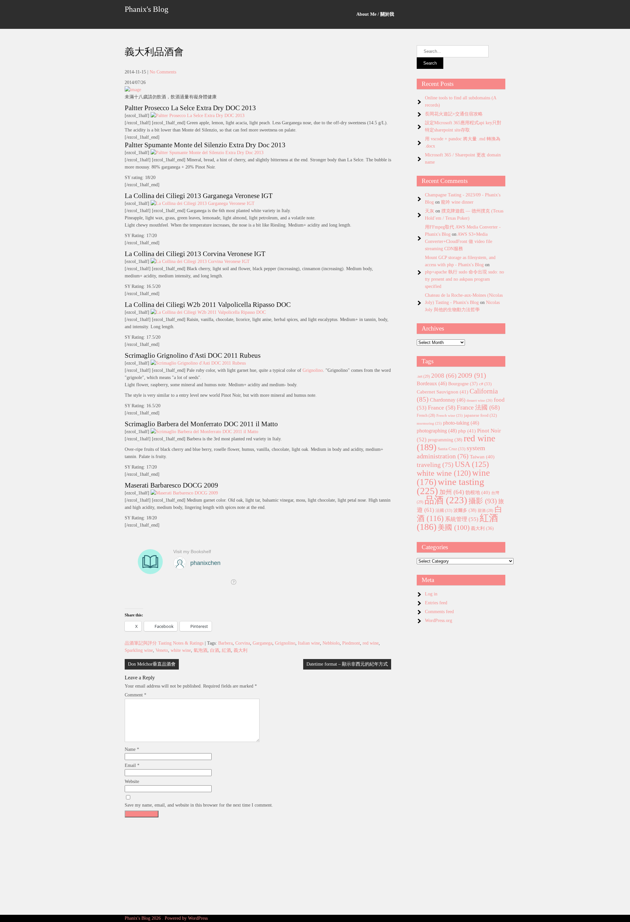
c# (485, 383)
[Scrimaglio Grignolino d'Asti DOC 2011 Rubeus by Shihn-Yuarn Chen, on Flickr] (198, 363)
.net (423, 376)
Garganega (262, 643)
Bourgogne (463, 383)
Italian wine (309, 643)
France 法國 (478, 407)
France (441, 407)
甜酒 (485, 511)
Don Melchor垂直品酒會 (152, 664)
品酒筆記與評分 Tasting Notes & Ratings (164, 643)
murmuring (429, 423)
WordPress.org (438, 620)
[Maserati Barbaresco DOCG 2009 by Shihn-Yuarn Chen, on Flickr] (184, 493)
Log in (431, 593)
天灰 (429, 211)
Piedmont (351, 643)
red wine (371, 643)
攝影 (483, 501)
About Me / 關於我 (375, 14)
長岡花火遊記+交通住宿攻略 (454, 113)
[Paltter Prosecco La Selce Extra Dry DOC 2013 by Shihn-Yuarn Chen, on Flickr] (197, 115)
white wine (181, 650)
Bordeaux (432, 383)
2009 (472, 375)
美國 (454, 527)
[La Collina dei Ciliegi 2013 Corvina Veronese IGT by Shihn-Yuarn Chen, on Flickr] (200, 261)
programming (445, 439)
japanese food (480, 415)
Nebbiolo (331, 643)
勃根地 (477, 492)
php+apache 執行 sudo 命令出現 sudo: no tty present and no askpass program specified (464, 279)
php (467, 430)
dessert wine (480, 400)
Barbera (225, 643)
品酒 (446, 500)
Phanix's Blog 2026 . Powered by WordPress (166, 918)
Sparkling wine (139, 650)
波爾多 (464, 510)
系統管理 (461, 519)
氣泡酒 (200, 650)
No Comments (163, 72)
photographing (437, 431)
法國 (443, 510)
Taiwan (482, 456)
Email (132, 765)
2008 (443, 375)
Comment (135, 694)
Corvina (242, 643)
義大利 (240, 650)
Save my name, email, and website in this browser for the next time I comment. (199, 805)
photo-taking (461, 423)
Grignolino (313, 370)
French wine (449, 415)
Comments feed (439, 611)
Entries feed (436, 602)
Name (132, 749)
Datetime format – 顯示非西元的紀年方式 (347, 664)
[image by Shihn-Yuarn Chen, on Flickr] (133, 89)
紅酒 (226, 650)
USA (472, 464)
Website (132, 781)
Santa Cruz (451, 448)
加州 (451, 492)
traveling (435, 464)
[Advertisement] (258, 866)
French (426, 415)
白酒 (214, 650)
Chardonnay (447, 400)
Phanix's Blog (146, 9)
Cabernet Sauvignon (442, 391)
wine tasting (450, 486)
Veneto (162, 650)
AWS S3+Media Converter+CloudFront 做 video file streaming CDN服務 (458, 241)
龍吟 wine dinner (457, 202)
